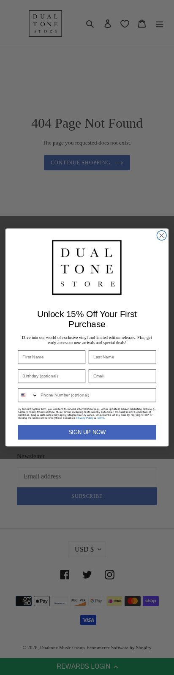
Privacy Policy (85, 417)
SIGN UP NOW (87, 432)
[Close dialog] (161, 235)
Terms (100, 417)
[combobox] (28, 395)
